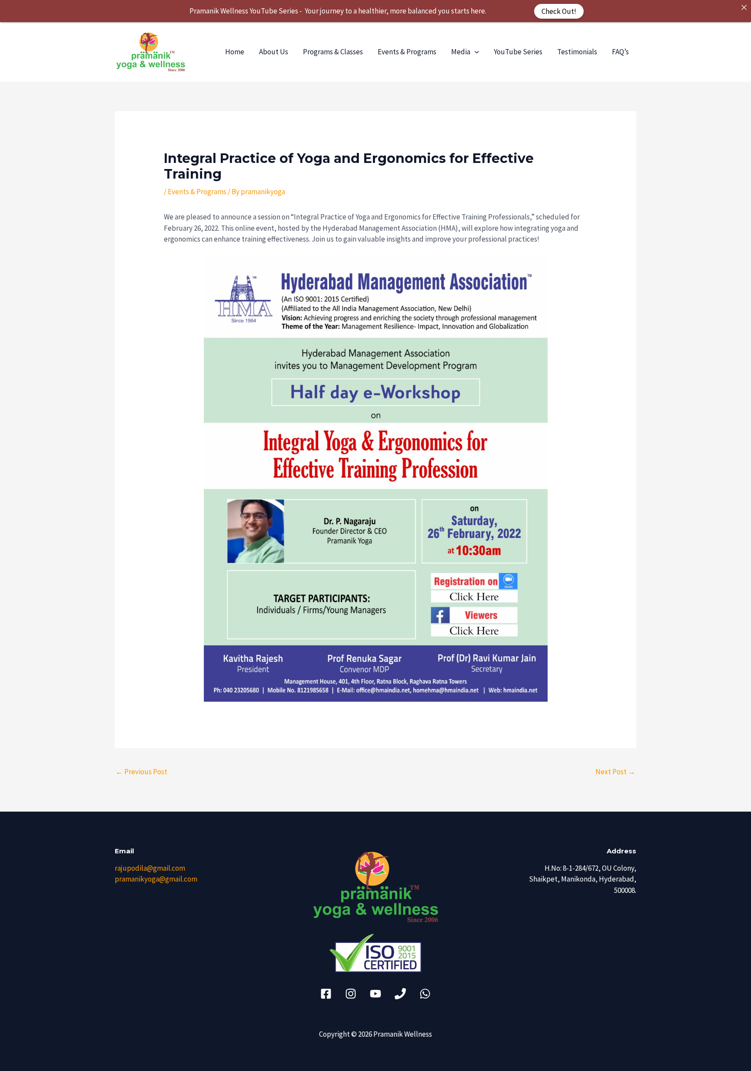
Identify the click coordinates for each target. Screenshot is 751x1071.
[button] (474, 51)
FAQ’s (620, 51)
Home (234, 51)
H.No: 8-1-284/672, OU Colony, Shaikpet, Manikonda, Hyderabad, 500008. (582, 879)
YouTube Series (518, 51)
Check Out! (559, 11)
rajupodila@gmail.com (150, 868)
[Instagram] (350, 993)
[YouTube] (375, 993)
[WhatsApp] (425, 993)
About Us (273, 51)
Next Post (615, 771)
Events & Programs (407, 51)
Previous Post (141, 771)
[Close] (744, 7)
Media (460, 51)
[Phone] (400, 993)
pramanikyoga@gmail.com (156, 879)
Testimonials (577, 51)
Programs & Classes (333, 51)
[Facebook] (326, 993)
